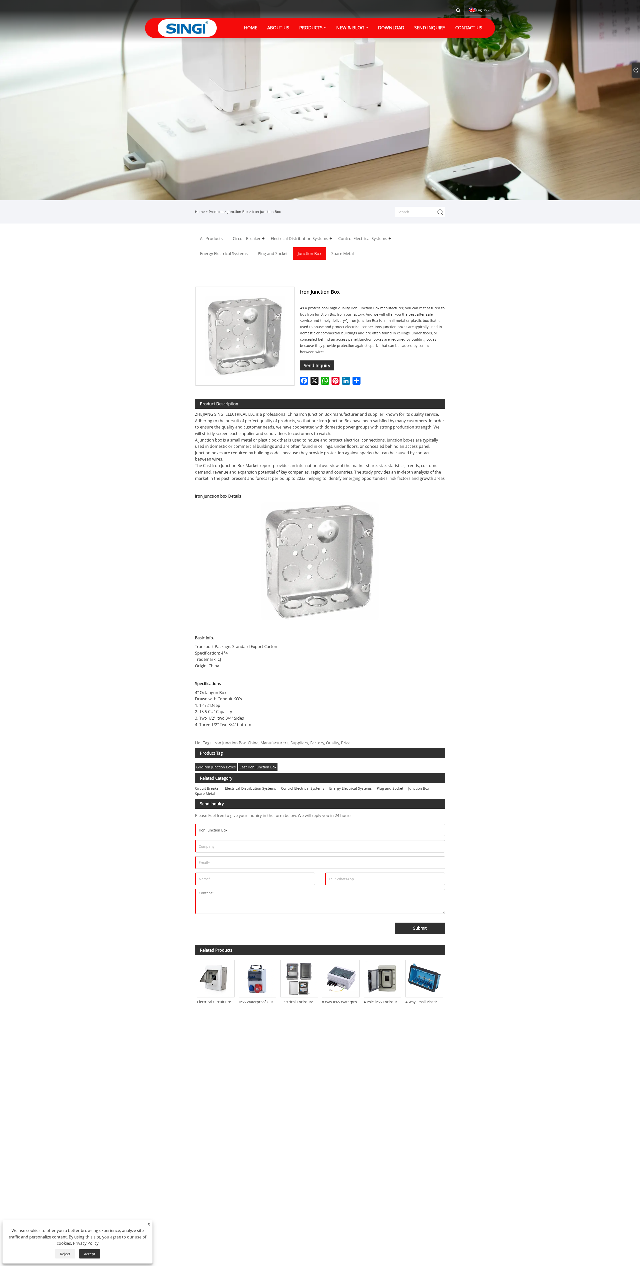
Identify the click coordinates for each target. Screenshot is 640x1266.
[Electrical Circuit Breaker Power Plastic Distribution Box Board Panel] (216, 977)
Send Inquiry (317, 365)
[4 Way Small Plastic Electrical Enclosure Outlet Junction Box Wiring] (424, 977)
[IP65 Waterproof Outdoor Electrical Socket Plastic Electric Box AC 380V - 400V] (257, 977)
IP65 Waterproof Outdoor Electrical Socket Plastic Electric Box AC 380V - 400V (258, 1001)
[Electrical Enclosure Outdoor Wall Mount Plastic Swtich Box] (299, 977)
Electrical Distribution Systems (250, 788)
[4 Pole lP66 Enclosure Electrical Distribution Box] (383, 977)
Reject (65, 1253)
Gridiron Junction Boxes (216, 767)
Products (216, 211)
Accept (89, 1253)
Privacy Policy (85, 1243)
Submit (420, 928)
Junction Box (238, 211)
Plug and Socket (390, 788)
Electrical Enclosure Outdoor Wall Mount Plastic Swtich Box (300, 1001)
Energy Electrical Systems (350, 788)
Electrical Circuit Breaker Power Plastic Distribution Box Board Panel (216, 1001)
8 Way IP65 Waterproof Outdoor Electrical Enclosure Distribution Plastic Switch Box (342, 1001)
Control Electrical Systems (302, 788)
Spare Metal (205, 793)
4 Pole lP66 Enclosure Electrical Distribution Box (383, 1001)
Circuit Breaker (207, 788)
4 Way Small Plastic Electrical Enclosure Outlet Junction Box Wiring (425, 1001)
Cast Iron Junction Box (258, 767)
